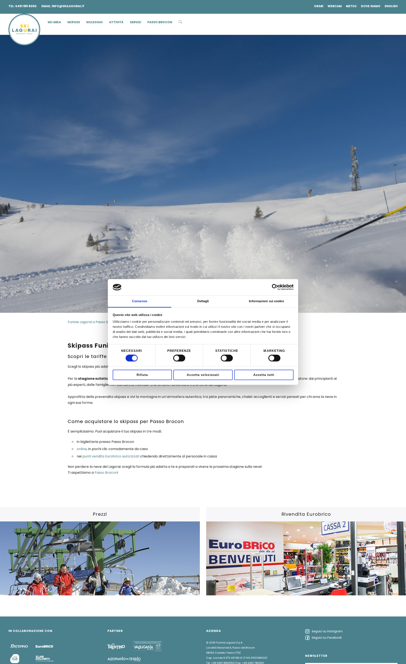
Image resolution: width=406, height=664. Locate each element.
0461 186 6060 (26, 6)
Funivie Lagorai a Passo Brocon (93, 322)
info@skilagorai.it (68, 6)
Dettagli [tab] (203, 301)
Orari (318, 6)
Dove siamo (370, 6)
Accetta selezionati (203, 375)
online (82, 448)
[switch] (179, 358)
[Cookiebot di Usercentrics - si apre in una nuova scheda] (275, 287)
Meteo (351, 6)
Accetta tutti (263, 375)
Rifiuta (142, 375)
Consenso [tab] (139, 301)
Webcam (335, 6)
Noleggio (94, 22)
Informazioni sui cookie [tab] (266, 301)
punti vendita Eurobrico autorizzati (110, 456)
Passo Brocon (106, 472)
